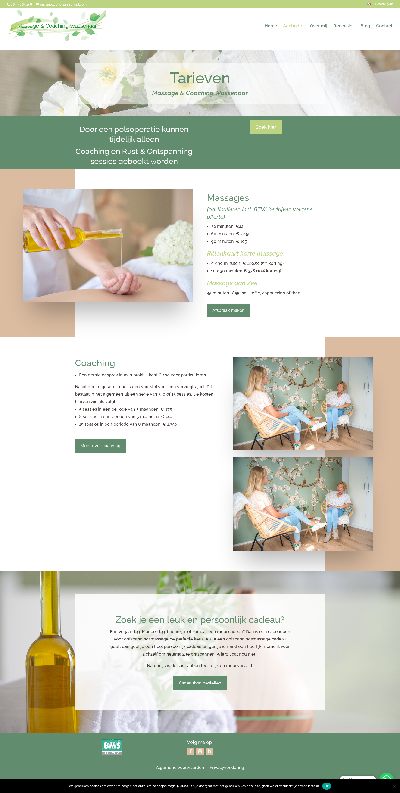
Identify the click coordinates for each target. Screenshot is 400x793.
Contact (384, 26)
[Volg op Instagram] (200, 751)
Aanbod (291, 26)
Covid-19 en (384, 4)
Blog (365, 26)
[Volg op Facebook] (190, 751)
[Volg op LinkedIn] (209, 751)
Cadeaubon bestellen (200, 683)
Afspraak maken (228, 310)
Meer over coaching (100, 445)
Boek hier (266, 127)
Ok (327, 786)
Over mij (318, 26)
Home (271, 26)
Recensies (343, 26)
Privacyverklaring (227, 767)
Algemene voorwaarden (180, 767)
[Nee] (394, 786)
